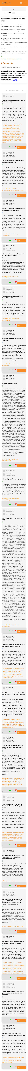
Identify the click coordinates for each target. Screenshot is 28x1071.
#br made (15, 962)
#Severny (14, 725)
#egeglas (10, 127)
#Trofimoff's (5, 140)
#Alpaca (4, 962)
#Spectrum (14, 676)
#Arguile (13, 1057)
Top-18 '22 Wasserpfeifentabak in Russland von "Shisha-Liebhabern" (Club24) (12, 747)
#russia (19, 724)
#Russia (4, 674)
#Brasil (22, 1057)
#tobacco (5, 677)
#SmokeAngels (6, 719)
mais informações (21, 148)
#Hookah (4, 1060)
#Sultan (19, 137)
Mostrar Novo (17, 67)
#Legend (4, 133)
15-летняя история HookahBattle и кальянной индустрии (13, 161)
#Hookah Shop (15, 128)
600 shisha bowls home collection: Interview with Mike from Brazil (13, 942)
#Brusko (17, 721)
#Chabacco (5, 722)
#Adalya (13, 719)
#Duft (16, 722)
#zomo (4, 142)
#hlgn (9, 671)
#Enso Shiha (17, 127)
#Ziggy (19, 140)
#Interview (21, 967)
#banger (9, 668)
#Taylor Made (12, 973)
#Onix (14, 970)
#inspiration (20, 926)
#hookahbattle (6, 130)
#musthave (5, 783)
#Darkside (3, 59)
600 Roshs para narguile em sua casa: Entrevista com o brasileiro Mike (14, 1034)
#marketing (5, 673)
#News (19, 59)
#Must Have (9, 724)
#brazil (20, 962)
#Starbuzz (5, 137)
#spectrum (19, 784)
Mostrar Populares (6, 67)
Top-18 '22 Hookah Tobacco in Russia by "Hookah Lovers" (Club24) (13, 645)
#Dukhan (16, 964)
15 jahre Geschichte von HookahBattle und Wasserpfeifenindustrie (14, 209)
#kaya (4, 131)
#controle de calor (11, 1059)
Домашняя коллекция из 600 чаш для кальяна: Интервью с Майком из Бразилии (13, 993)
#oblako (19, 968)
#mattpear (12, 673)
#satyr (15, 783)
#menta (19, 1060)
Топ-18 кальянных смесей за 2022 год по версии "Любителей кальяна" (13, 693)
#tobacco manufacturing (14, 139)
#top (9, 727)
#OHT (4, 970)
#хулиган (10, 677)
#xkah (15, 140)
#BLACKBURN (12, 124)
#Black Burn (5, 721)
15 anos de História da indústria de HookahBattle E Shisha (12, 297)
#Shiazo (4, 136)
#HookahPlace (14, 130)
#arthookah (5, 124)
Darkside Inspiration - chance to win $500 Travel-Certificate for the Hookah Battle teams (13, 857)
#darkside (16, 780)
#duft (21, 670)
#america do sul (6, 1057)
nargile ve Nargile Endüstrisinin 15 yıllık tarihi (12, 339)
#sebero (13, 674)
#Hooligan (14, 671)
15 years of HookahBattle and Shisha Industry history (13, 101)
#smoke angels (6, 676)
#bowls (18, 1057)
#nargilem (12, 134)
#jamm (20, 130)
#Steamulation (12, 137)
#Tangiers (5, 139)
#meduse (10, 133)
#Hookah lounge (6, 128)
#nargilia (18, 134)
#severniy (19, 674)
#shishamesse (11, 136)
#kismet (8, 131)
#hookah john (21, 965)
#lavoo (18, 131)
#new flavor (14, 59)
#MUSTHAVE (5, 134)
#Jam (3, 724)
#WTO (11, 140)
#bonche (19, 124)
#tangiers (4, 786)
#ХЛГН (13, 727)
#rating (15, 724)
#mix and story (20, 133)
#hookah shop (6, 235)
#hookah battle (12, 926)
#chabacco (10, 125)
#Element (4, 671)
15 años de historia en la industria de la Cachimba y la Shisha (13, 254)
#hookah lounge (14, 234)
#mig (14, 133)
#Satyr (22, 134)
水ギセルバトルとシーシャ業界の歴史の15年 (13, 519)
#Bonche (11, 721)
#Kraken (13, 131)
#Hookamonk (14, 967)
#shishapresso (19, 136)
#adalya (4, 668)
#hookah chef (6, 188)
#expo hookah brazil (7, 965)
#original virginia (6, 971)
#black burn (16, 668)
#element (4, 781)
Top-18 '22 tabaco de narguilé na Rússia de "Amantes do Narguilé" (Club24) (12, 805)
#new (8, 59)
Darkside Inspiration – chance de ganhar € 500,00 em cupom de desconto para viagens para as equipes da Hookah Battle (12, 901)
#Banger (18, 719)
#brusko (4, 125)
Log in (15, 80)
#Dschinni (4, 127)
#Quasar (14, 971)
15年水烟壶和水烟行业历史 (10, 383)
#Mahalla (14, 968)
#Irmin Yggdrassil (6, 968)
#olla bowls (9, 970)
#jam (19, 671)
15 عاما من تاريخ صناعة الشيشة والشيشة (13, 479)
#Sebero (9, 725)
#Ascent (9, 962)
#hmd (15, 965)
